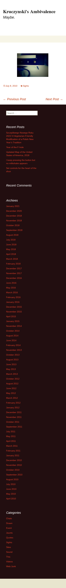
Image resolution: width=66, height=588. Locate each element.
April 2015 (11, 316)
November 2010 (14, 465)
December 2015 (14, 307)
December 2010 (14, 460)
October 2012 (12, 379)
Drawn (9, 523)
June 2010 (11, 489)
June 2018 (11, 244)
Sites (8, 547)
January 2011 (12, 455)
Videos (9, 561)
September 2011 (14, 426)
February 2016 (13, 297)
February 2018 (13, 263)
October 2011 (12, 422)
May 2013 (11, 369)
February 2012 (13, 402)
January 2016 (12, 302)
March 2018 (12, 259)
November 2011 (14, 417)
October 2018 (12, 225)
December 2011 (14, 412)
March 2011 (12, 446)
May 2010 (11, 494)
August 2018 (12, 235)
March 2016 (12, 292)
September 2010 (14, 474)
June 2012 (11, 388)
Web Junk (11, 566)
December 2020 (14, 211)
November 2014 (14, 326)
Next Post (54, 99)
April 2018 (11, 254)
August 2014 (12, 335)
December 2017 (14, 268)
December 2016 (14, 278)
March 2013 (12, 374)
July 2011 (10, 431)
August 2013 (12, 359)
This (8, 557)
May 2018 (11, 249)
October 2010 (12, 470)
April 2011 (11, 441)
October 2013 (12, 355)
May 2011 (11, 436)
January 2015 (12, 321)
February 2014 (13, 345)
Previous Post (14, 99)
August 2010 (12, 479)
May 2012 (11, 393)
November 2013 (14, 350)
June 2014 (11, 340)
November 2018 (14, 220)
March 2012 (12, 398)
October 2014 (12, 331)
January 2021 (12, 206)
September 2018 (14, 230)
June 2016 (11, 283)
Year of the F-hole (15, 147)
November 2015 (14, 311)
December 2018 (14, 216)
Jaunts (9, 533)
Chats (9, 518)
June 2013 (11, 364)
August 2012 (12, 383)
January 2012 (12, 407)
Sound (9, 552)
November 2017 (14, 273)
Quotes (9, 537)
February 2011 (13, 450)
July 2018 (11, 239)
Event (9, 528)
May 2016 (11, 287)
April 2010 (11, 498)
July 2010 (11, 484)
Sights (26, 86)
